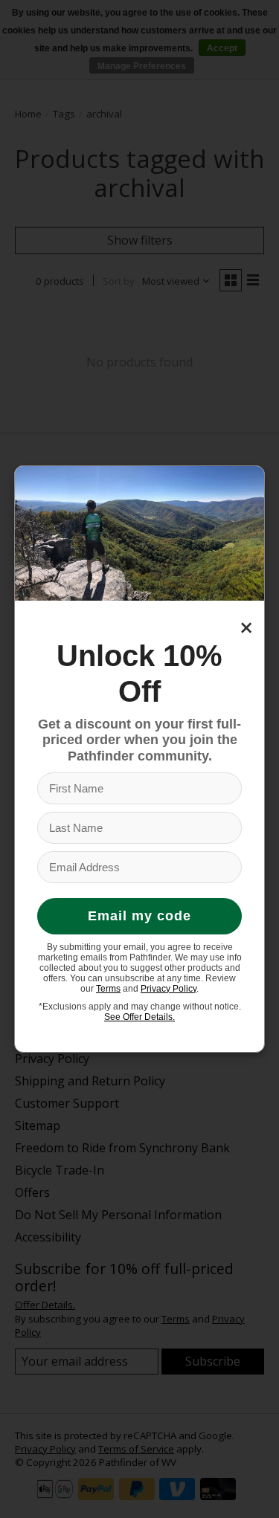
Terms (108, 989)
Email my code (139, 915)
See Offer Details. (139, 1017)
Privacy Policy (168, 989)
